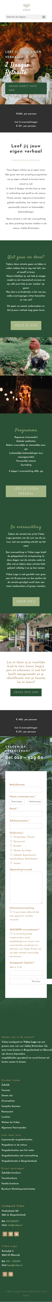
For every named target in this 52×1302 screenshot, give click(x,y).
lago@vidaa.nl (14, 1265)
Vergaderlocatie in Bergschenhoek (19, 1161)
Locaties (5, 1117)
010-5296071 (12, 1221)
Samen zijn (7, 1095)
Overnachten (8, 1101)
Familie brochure (10, 1183)
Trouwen (5, 1090)
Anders (17, 863)
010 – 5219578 (13, 1261)
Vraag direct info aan (23, 88)
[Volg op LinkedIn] (16, 1234)
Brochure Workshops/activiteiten (18, 1189)
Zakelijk (5, 1085)
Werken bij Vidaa (22, 850)
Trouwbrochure (9, 1178)
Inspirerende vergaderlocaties (16, 1140)
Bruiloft (17, 846)
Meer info (26, 601)
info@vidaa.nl (15, 1225)
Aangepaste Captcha (22, 963)
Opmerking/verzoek (21, 869)
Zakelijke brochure (11, 1173)
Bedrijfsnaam (17, 785)
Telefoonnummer (20, 821)
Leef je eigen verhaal (26, 491)
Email (14, 809)
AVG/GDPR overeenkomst (24, 930)
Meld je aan (26, 325)
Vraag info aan (26, 692)
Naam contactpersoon (23, 797)
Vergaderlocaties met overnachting (19, 1156)
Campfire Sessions (10, 1106)
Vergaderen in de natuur (14, 1145)
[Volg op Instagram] (10, 1234)
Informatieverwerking (22, 908)
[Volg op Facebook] (5, 1234)
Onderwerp (17, 833)
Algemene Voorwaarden (13, 1128)
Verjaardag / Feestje (24, 837)
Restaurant (19, 841)
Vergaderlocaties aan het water (17, 1150)
